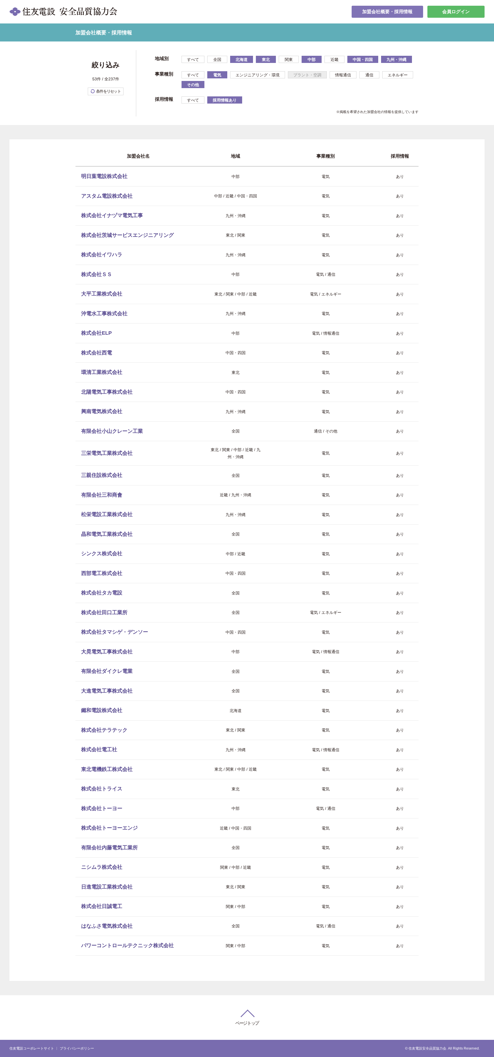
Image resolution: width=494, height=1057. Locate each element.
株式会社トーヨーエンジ (109, 828)
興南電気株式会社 (101, 411)
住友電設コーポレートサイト (31, 1048)
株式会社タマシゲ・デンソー (114, 632)
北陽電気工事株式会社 (107, 392)
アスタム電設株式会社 (107, 196)
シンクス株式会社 (101, 553)
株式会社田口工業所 (104, 612)
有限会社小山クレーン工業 (112, 431)
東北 (266, 59)
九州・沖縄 (397, 59)
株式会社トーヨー (101, 808)
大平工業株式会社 (101, 294)
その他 (193, 84)
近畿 (334, 59)
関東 (289, 59)
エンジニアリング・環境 (258, 75)
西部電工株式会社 (101, 573)
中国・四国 (363, 59)
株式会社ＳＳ (96, 274)
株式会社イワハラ (101, 254)
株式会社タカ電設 (101, 593)
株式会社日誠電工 (101, 906)
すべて (193, 59)
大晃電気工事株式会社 (107, 652)
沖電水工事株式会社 (104, 313)
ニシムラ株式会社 (101, 867)
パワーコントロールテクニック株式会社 (127, 945)
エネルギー (398, 75)
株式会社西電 (96, 353)
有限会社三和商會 (101, 495)
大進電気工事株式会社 (107, 691)
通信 (369, 75)
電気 (217, 75)
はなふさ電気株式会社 (107, 926)
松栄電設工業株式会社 (107, 514)
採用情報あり (225, 100)
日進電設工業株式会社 (107, 887)
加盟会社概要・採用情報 (387, 11)
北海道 (242, 59)
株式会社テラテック (104, 730)
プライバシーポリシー (77, 1048)
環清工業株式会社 (101, 372)
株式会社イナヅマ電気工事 (112, 215)
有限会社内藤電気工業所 (109, 847)
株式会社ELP (96, 333)
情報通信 (343, 75)
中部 (312, 59)
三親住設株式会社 (101, 475)
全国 (217, 59)
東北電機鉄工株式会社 (107, 769)
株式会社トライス (101, 789)
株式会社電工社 (99, 749)
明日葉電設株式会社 (104, 176)
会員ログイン (456, 11)
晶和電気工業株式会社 (107, 534)
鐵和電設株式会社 (101, 710)
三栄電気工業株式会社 (107, 453)
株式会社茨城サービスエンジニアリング (127, 235)
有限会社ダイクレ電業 (107, 671)
